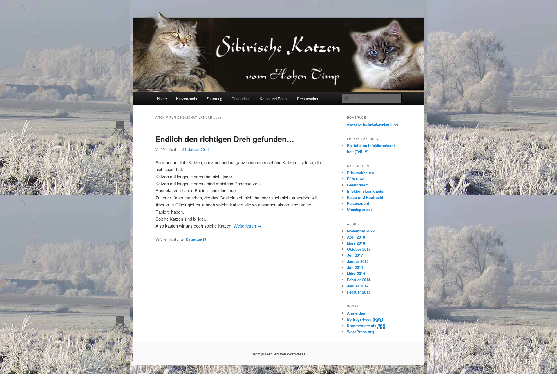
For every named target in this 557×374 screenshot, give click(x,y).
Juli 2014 (355, 267)
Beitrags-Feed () (365, 319)
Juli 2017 (355, 255)
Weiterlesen (247, 226)
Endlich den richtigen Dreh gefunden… (224, 138)
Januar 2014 (357, 286)
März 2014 (356, 273)
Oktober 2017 (358, 249)
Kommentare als (366, 325)
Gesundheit (241, 98)
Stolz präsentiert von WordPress (278, 354)
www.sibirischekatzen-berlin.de (372, 124)
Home (162, 98)
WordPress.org (360, 331)
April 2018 (356, 237)
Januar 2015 (357, 261)
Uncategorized (360, 209)
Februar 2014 (358, 280)
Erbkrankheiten (360, 172)
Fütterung (214, 98)
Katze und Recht (274, 98)
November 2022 (361, 231)
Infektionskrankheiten (366, 191)
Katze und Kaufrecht (365, 197)
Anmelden (356, 313)
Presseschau (308, 98)
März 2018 (356, 243)
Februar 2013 (358, 292)
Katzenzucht (186, 98)
